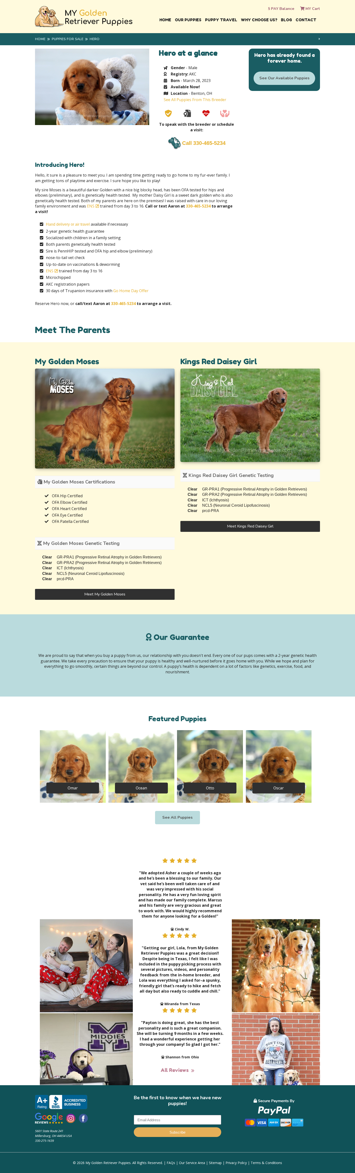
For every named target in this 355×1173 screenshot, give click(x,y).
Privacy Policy (236, 1162)
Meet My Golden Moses (104, 594)
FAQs (171, 1162)
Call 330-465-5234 (204, 143)
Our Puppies (188, 19)
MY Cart (312, 8)
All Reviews (175, 1070)
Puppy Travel (221, 19)
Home (165, 19)
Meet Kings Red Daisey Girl (250, 526)
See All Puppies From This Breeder (195, 99)
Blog (286, 19)
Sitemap (215, 1162)
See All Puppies (177, 817)
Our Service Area (192, 1162)
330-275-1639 (44, 1140)
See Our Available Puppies (284, 78)
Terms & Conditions (266, 1162)
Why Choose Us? (259, 19)
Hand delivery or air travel (68, 224)
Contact (306, 19)
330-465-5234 (198, 206)
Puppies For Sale (67, 39)
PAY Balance (282, 8)
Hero (94, 39)
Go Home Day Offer (131, 290)
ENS (90, 206)
